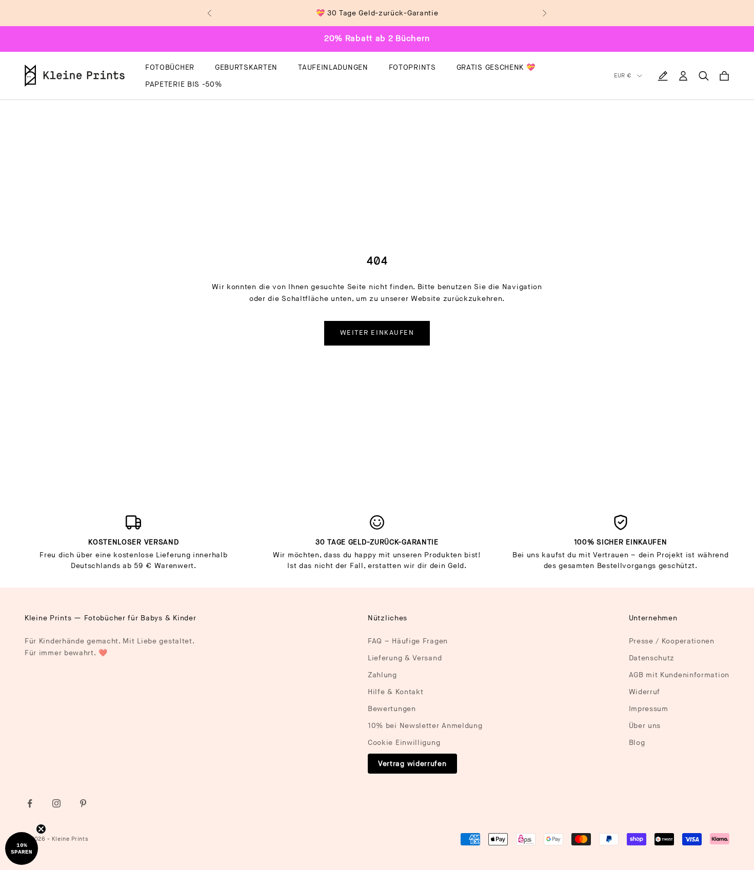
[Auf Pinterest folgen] (83, 803)
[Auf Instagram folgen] (56, 803)
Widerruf (645, 691)
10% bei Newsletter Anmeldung (425, 725)
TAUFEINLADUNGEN (333, 67)
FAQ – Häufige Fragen (408, 641)
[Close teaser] (41, 829)
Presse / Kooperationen (672, 641)
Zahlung (382, 675)
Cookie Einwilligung (404, 742)
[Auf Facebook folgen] (30, 803)
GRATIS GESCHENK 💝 (496, 67)
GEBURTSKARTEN (246, 67)
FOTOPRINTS (412, 67)
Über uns (645, 725)
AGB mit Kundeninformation (679, 675)
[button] (21, 848)
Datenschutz (652, 658)
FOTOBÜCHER (169, 67)
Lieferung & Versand (405, 658)
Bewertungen (392, 708)
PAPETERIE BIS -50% (183, 84)
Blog (637, 742)
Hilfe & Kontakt (396, 691)
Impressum (648, 708)
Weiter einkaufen (377, 333)
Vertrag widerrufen (412, 763)
